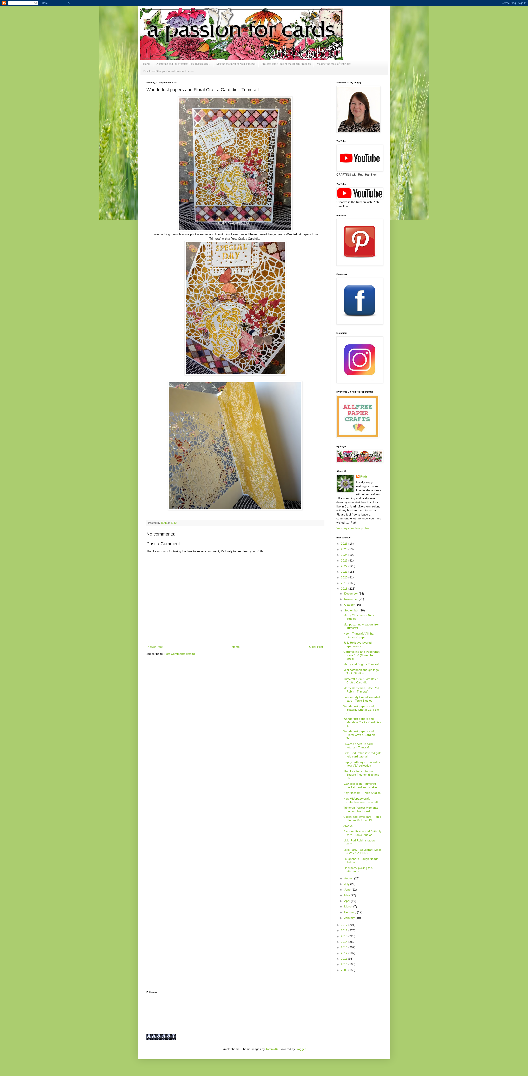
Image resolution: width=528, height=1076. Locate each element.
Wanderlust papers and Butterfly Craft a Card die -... (361, 710)
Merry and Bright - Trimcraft (361, 664)
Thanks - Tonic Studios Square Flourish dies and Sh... (361, 774)
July (347, 884)
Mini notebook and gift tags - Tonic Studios (362, 671)
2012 (344, 953)
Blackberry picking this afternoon (357, 869)
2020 (344, 577)
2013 (344, 947)
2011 (344, 958)
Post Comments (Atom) (179, 653)
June (347, 889)
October (350, 604)
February (350, 912)
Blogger (301, 1049)
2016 (344, 930)
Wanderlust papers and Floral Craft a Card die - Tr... (360, 735)
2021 (344, 571)
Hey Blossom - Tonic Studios (362, 792)
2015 (344, 936)
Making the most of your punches (235, 64)
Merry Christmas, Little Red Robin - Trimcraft (361, 689)
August (349, 878)
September (351, 610)
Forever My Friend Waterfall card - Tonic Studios (361, 698)
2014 (344, 941)
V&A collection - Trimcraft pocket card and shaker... (361, 785)
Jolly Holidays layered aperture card (357, 644)
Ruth (164, 522)
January (350, 917)
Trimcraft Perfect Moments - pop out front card (361, 809)
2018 (344, 588)
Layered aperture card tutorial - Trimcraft (358, 745)
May (347, 895)
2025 (344, 549)
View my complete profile (352, 528)
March (348, 906)
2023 (344, 560)
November (351, 599)
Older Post (316, 646)
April (347, 901)
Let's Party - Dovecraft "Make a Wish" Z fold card (362, 851)
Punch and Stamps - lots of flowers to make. (169, 71)
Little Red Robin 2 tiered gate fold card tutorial (362, 754)
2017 (344, 924)
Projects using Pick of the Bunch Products (286, 64)
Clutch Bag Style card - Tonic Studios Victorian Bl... (362, 818)
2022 (344, 566)
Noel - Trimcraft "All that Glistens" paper (358, 635)
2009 (344, 970)
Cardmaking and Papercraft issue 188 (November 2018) (361, 655)
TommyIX (272, 1049)
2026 (344, 543)
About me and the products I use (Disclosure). (183, 64)
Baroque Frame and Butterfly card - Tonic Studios (362, 833)
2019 (344, 583)
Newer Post (155, 646)
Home (146, 64)
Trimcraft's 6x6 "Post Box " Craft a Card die (360, 680)
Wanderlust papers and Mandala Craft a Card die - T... (362, 722)
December (351, 593)
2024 (344, 554)
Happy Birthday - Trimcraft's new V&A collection (361, 763)
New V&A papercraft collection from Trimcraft (360, 800)
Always (347, 825)
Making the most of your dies (334, 64)
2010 (344, 964)
